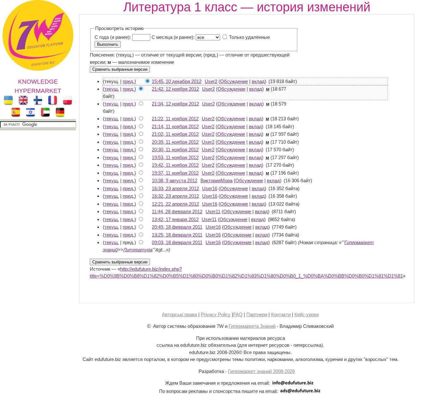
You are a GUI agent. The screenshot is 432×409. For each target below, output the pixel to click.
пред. (128, 81)
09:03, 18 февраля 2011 (177, 242)
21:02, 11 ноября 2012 (175, 134)
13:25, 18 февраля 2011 (177, 235)
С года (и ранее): (113, 37)
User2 (211, 81)
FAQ (238, 314)
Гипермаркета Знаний (252, 326)
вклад (258, 81)
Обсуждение (234, 81)
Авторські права (179, 314)
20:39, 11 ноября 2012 (175, 142)
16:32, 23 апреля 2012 (175, 196)
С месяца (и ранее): (172, 37)
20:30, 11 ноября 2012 (175, 149)
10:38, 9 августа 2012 (174, 180)
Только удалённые (249, 37)
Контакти (281, 314)
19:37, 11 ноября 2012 (175, 173)
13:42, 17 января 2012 (175, 219)
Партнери (256, 314)
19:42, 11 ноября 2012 (175, 165)
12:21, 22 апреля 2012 (175, 204)
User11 (213, 211)
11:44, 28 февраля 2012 (177, 211)
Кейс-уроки (306, 314)
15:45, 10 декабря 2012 (176, 81)
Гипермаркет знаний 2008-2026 (261, 371)
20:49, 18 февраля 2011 (177, 227)
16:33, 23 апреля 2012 (175, 188)
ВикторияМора (216, 180)
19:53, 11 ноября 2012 (175, 157)
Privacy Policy (216, 314)
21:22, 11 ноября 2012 (175, 118)
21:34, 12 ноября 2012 (175, 103)
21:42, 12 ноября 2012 (175, 89)
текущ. (111, 89)
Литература (137, 249)
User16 (209, 188)
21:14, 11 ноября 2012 (175, 126)
